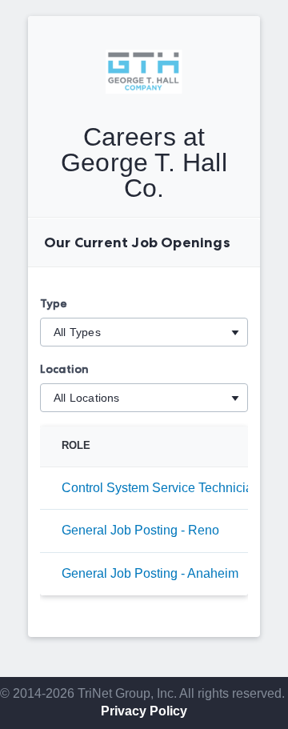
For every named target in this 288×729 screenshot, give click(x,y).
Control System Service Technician (161, 488)
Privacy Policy (144, 711)
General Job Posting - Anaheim (150, 573)
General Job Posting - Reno (140, 530)
